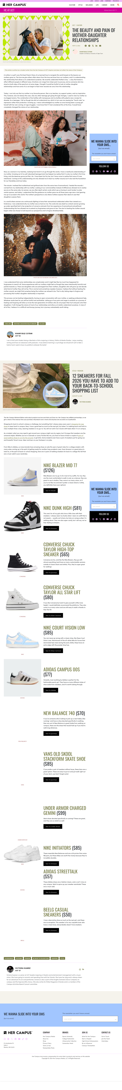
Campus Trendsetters (88, 1045)
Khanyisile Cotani (86, 52)
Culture (72, 5)
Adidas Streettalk (60, 871)
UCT (73, 25)
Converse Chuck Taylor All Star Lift (61, 590)
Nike (22, 496)
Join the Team (106, 1039)
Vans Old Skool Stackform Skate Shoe (64, 756)
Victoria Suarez (85, 402)
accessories (9, 958)
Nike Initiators (57, 847)
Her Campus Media (49, 1036)
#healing (8, 323)
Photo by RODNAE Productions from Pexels (17, 62)
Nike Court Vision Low (64, 627)
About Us (45, 1039)
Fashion (80, 370)
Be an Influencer (87, 1043)
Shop (44, 1041)
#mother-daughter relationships (25, 323)
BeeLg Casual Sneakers (55, 912)
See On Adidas (51, 690)
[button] (118, 5)
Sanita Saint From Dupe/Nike (12, 410)
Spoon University (67, 1036)
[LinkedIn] (97, 46)
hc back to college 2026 (41, 958)
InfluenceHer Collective (69, 1041)
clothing (19, 958)
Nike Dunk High (57, 507)
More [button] (112, 5)
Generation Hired (67, 1043)
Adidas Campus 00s (61, 669)
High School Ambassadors (90, 1041)
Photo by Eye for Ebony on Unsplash (45, 277)
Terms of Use (47, 1045)
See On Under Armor (53, 826)
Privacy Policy (47, 1043)
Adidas (22, 698)
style (62, 958)
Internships (105, 1041)
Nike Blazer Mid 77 (60, 465)
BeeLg (22, 940)
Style (80, 5)
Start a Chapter (86, 1039)
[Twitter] (93, 46)
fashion (27, 958)
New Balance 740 (59, 713)
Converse (22, 576)
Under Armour (22, 840)
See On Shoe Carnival (53, 615)
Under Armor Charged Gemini (64, 810)
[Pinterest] (89, 46)
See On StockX (51, 491)
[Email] (100, 46)
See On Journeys (51, 572)
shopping (55, 958)
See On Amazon (51, 528)
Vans (22, 785)
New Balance (22, 741)
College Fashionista (68, 1039)
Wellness (89, 5)
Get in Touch (105, 1036)
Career (104, 5)
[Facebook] (86, 46)
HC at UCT (9, 10)
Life (97, 5)
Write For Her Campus (88, 1036)
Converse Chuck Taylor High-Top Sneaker (59, 549)
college (42, 323)
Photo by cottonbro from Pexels (45, 167)
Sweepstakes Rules (48, 1048)
